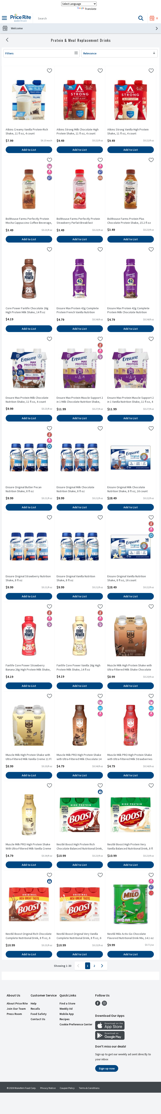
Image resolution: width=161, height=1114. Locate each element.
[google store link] (110, 1038)
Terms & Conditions (89, 1088)
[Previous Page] (79, 965)
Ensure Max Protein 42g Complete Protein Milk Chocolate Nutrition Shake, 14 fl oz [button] (128, 310)
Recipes (65, 1019)
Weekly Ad (66, 1009)
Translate (90, 9)
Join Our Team (16, 1009)
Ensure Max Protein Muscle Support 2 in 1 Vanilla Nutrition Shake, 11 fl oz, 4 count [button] (130, 400)
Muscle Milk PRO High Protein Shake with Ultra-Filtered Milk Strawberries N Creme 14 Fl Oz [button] (129, 757)
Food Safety (39, 1014)
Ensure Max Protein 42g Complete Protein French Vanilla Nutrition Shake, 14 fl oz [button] (78, 310)
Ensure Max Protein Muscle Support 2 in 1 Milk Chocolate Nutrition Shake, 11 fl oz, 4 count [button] (80, 400)
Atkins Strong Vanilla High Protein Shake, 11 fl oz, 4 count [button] (128, 131)
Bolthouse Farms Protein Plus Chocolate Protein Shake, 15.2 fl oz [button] (129, 221)
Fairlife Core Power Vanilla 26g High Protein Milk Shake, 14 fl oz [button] (78, 667)
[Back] (7, 40)
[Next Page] (103, 965)
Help (33, 1003)
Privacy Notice (48, 1088)
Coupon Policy (67, 1088)
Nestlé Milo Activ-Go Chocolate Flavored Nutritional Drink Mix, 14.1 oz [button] (130, 936)
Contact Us (38, 1019)
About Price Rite (17, 1003)
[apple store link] (110, 1028)
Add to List (29, 150)
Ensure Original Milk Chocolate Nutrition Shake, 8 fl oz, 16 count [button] (127, 489)
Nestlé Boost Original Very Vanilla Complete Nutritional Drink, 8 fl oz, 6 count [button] (79, 936)
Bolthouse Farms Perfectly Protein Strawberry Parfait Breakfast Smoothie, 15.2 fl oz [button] (78, 221)
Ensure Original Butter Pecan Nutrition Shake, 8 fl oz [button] (24, 489)
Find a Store (67, 1003)
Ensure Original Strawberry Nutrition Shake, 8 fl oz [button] (28, 578)
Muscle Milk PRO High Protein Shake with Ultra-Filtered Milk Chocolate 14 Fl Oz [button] (79, 757)
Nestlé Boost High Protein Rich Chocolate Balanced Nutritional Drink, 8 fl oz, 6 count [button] (80, 846)
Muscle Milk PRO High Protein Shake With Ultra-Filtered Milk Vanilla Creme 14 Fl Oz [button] (28, 846)
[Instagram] (104, 1004)
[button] (141, 18)
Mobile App (67, 1014)
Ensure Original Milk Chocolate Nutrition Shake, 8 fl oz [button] (75, 489)
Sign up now (107, 1068)
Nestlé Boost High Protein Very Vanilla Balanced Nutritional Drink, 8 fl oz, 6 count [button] (130, 846)
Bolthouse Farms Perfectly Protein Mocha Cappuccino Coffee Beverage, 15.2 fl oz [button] (29, 221)
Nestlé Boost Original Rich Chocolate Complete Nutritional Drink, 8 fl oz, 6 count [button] (29, 936)
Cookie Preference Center (76, 1024)
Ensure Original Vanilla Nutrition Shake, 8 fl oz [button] (76, 578)
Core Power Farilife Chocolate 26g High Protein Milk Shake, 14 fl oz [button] (27, 310)
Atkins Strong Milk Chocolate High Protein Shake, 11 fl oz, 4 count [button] (78, 131)
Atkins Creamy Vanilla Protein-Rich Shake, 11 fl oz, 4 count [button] (27, 131)
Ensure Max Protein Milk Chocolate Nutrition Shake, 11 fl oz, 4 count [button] (27, 400)
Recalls (35, 1009)
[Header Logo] (20, 18)
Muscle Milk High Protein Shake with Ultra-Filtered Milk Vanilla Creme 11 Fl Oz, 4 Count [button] (28, 757)
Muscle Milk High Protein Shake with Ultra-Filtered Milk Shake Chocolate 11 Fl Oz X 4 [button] (129, 667)
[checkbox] (49, 71)
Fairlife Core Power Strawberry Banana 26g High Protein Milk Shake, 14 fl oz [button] (28, 667)
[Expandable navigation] (4, 18)
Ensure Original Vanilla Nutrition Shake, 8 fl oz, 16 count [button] (126, 578)
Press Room (14, 1014)
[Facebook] (97, 1004)
